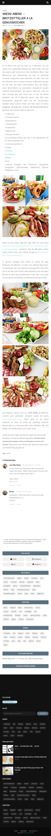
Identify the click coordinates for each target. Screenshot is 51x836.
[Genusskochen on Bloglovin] (9, 703)
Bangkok (20, 724)
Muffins (6, 590)
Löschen (19, 485)
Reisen (25, 732)
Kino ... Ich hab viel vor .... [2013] (27, 746)
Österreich (20, 735)
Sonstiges (17, 615)
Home (16, 831)
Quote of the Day (8, 615)
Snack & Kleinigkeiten (9, 593)
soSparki (15, 481)
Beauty (5, 607)
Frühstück (13, 582)
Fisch (41, 578)
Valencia (31, 641)
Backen (19, 578)
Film (20, 611)
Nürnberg (6, 641)
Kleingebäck (7, 586)
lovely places (29, 619)
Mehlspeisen (36, 586)
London (20, 637)
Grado (5, 637)
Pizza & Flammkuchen (23, 590)
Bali (14, 633)
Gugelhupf (30, 582)
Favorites (13, 611)
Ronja (11, 491)
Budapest (34, 633)
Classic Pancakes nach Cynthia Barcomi (31, 757)
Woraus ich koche (35, 615)
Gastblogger (28, 611)
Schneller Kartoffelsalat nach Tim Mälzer (29, 769)
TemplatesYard (29, 833)
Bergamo (20, 633)
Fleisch (6, 582)
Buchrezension (29, 607)
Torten (32, 593)
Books (20, 607)
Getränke (22, 582)
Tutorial (25, 615)
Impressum (23, 831)
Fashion (6, 611)
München (35, 637)
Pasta (12, 590)
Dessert (26, 578)
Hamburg (12, 637)
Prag (19, 641)
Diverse (38, 607)
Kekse (37, 582)
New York (43, 637)
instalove (21, 619)
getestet (13, 619)
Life (35, 611)
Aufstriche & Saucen (9, 578)
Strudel (20, 593)
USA (24, 641)
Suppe (26, 593)
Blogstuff (12, 607)
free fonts (6, 619)
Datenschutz (33, 831)
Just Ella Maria (15, 465)
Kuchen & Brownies (25, 586)
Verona (38, 641)
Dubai (42, 633)
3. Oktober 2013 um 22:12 (23, 491)
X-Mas (45, 615)
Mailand (27, 637)
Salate (33, 590)
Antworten (12, 485)
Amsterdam (7, 633)
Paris (13, 641)
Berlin (27, 633)
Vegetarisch (40, 593)
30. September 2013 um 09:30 (31, 465)
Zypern (5, 645)
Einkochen (34, 578)
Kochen (8, 453)
